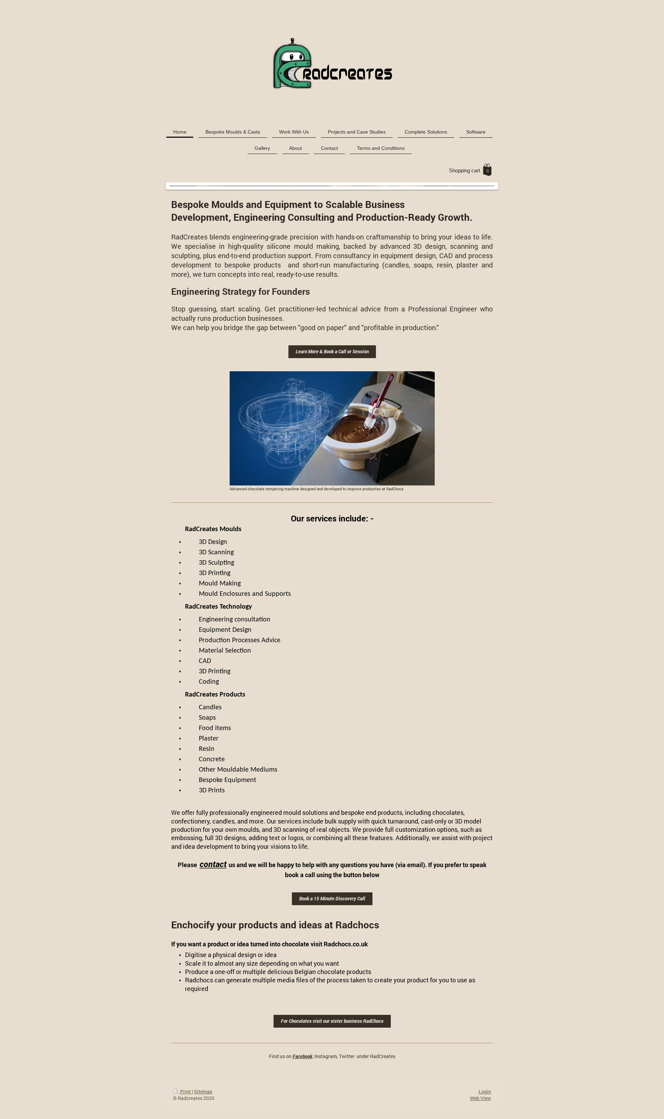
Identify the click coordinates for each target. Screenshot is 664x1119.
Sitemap (203, 1091)
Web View (480, 1098)
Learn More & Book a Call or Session (332, 351)
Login (485, 1091)
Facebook (302, 1056)
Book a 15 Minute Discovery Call (332, 898)
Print (185, 1091)
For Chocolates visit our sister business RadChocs (332, 1021)
